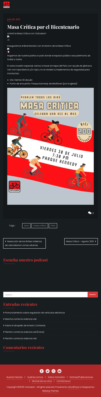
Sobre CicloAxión (56, 377)
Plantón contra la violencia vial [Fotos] (24, 331)
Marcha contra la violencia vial (20, 319)
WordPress (73, 387)
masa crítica (39, 225)
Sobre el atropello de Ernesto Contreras (25, 325)
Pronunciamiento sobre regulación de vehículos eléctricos (35, 312)
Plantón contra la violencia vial (20, 338)
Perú (53, 225)
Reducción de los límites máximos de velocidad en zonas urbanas (23, 243)
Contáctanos (63, 381)
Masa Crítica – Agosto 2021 (80, 241)
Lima (26, 225)
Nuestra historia (14, 377)
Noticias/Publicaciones (81, 377)
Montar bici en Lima (42, 381)
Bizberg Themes (50, 390)
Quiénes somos (35, 377)
